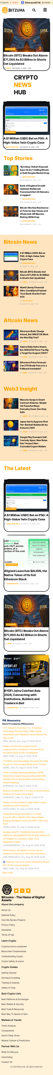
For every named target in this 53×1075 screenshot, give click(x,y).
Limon (8, 68)
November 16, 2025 (28, 180)
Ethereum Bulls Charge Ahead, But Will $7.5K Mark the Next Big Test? (34, 334)
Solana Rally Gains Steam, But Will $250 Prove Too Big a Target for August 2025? (34, 349)
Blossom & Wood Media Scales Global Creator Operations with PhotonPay (25, 804)
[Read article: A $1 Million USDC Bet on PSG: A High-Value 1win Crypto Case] (26, 118)
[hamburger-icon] (45, 10)
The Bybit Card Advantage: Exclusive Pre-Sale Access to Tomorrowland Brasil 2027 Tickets (25, 762)
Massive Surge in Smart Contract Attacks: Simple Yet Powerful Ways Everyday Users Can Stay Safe (33, 406)
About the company (12, 904)
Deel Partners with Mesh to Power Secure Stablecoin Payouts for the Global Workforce (24, 852)
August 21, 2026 (20, 68)
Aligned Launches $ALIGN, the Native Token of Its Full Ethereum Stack (25, 575)
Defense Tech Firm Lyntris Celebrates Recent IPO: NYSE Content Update (26, 863)
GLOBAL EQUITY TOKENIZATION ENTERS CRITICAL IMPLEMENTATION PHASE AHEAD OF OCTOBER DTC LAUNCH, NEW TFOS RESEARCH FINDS (26, 837)
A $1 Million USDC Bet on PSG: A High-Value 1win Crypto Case (32, 256)
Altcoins (10, 49)
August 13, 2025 (36, 357)
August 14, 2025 (36, 341)
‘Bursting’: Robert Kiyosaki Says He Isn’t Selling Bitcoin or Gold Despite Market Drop (34, 169)
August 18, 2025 (36, 432)
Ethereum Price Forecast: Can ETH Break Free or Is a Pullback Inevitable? (33, 365)
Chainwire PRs (12, 584)
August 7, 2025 (36, 372)
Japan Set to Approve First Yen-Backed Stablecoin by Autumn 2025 (34, 424)
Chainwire (11, 565)
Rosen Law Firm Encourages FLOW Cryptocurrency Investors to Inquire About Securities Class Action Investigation (23, 749)
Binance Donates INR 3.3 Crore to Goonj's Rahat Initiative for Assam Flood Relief (26, 792)
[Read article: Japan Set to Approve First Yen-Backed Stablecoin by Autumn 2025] (11, 425)
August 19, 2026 (27, 304)
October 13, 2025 (37, 416)
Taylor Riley (27, 301)
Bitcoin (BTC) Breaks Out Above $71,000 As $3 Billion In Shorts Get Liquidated (25, 60)
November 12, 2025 (28, 224)
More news (7, 872)
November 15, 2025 (28, 202)
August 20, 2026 (27, 707)
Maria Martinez (12, 147)
